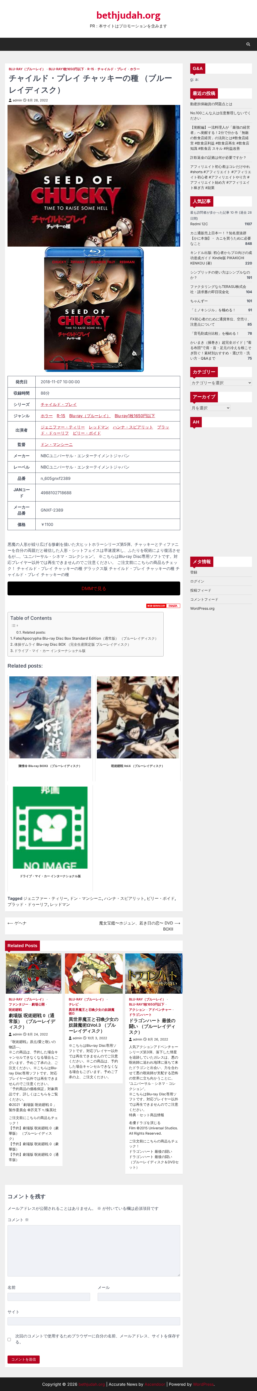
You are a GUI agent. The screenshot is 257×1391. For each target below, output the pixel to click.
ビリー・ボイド (87, 433)
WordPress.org (202, 608)
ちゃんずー (199, 301)
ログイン (197, 581)
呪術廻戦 (15, 1010)
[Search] (248, 44)
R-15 (90, 69)
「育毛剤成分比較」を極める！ (214, 333)
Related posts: (34, 632)
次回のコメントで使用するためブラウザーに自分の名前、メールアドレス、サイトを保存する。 (97, 1338)
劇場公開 (38, 1004)
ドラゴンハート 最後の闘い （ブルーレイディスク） (152, 1026)
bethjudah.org (128, 15)
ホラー (135, 69)
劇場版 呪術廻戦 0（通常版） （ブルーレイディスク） (32, 1021)
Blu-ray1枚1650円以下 (66, 69)
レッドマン (99, 427)
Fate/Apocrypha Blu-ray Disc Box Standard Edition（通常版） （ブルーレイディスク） (86, 638)
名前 (12, 1287)
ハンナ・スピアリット (133, 427)
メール (104, 1287)
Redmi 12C (199, 224)
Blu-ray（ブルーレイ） (27, 69)
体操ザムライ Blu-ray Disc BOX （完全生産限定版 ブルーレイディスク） (72, 644)
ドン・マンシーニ (57, 444)
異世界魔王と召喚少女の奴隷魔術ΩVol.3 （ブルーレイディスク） (93, 1025)
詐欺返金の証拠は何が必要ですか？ (218, 157)
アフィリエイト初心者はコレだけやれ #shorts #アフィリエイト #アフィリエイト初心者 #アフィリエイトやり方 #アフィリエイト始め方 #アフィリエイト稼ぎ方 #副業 (220, 177)
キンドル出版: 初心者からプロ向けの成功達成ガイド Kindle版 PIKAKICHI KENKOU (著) (221, 257)
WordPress (203, 1384)
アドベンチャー (160, 1010)
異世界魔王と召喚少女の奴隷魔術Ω (91, 1011)
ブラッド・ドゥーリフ (28, 904)
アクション (137, 1010)
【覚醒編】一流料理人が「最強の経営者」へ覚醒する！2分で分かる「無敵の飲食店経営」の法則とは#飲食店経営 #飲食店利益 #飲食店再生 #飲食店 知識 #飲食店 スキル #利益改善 (220, 137)
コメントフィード (204, 599)
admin (17, 100)
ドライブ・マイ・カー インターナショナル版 (50, 650)
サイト (14, 1311)
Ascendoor (155, 1384)
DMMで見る (94, 588)
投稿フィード (200, 590)
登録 (193, 572)
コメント (18, 1219)
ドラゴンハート (140, 1015)
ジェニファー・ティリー (63, 427)
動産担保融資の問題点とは (211, 104)
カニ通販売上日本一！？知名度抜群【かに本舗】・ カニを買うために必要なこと (220, 238)
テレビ (74, 1004)
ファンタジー (18, 1004)
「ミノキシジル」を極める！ (213, 310)
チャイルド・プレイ (112, 69)
